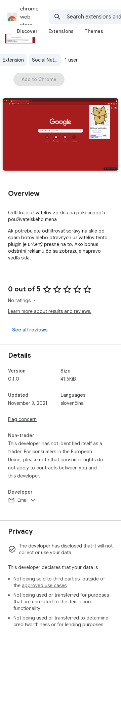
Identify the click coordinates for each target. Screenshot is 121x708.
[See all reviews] (30, 330)
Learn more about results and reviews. (49, 311)
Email (23, 500)
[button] (60, 135)
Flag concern (22, 419)
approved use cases (44, 585)
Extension (13, 60)
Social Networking (46, 60)
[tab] (27, 31)
